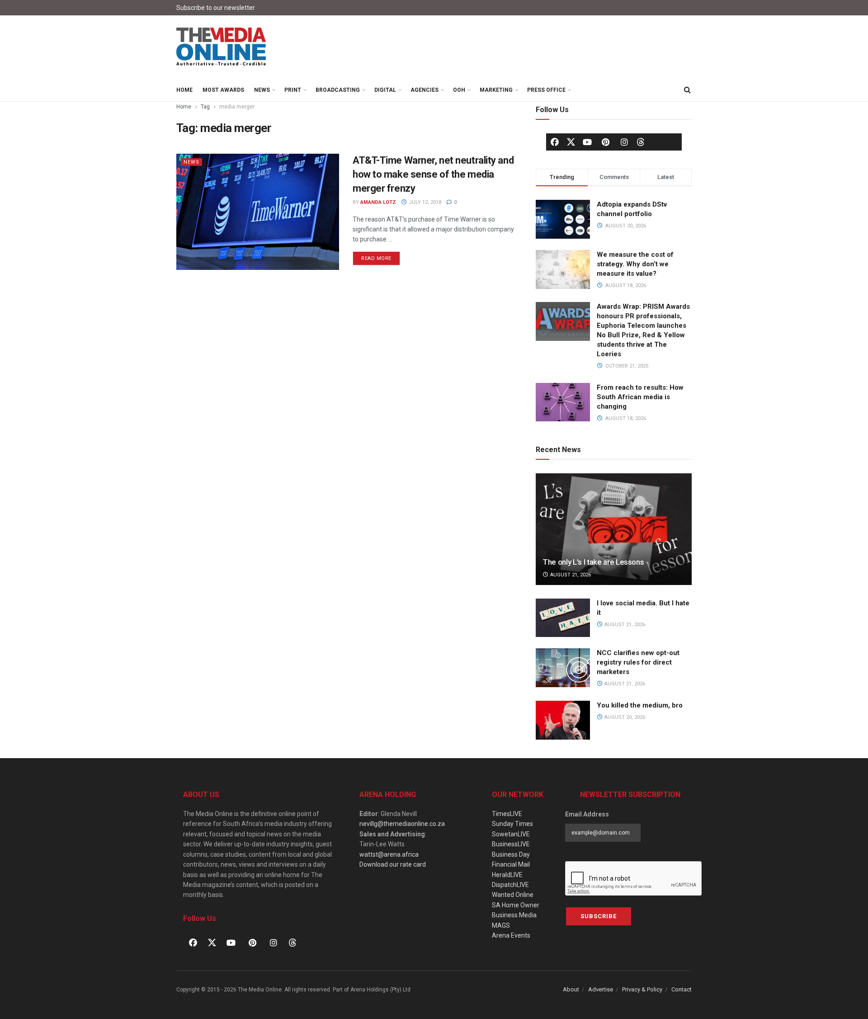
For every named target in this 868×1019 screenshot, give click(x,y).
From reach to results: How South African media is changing (640, 396)
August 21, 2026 (570, 575)
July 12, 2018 (424, 202)
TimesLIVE (507, 813)
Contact (681, 989)
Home (184, 90)
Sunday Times (512, 823)
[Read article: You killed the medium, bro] (563, 720)
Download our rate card (392, 864)
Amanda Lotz (378, 202)
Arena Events (511, 935)
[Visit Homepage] (221, 47)
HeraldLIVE (507, 874)
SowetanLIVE (511, 834)
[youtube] (587, 142)
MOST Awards (223, 90)
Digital (385, 90)
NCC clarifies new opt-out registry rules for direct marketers (638, 662)
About (571, 989)
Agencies (424, 90)
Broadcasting (338, 90)
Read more (380, 256)
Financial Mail (511, 864)
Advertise (600, 989)
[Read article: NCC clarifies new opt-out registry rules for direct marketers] (563, 667)
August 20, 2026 (624, 717)
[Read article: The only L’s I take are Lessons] (614, 529)
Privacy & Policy (642, 989)
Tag (205, 107)
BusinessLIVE (511, 844)
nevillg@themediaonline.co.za (402, 823)
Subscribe (598, 916)
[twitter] (571, 141)
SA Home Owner (515, 905)
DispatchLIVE (510, 884)
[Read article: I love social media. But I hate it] (563, 618)
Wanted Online (512, 894)
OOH (459, 90)
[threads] (640, 141)
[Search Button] (687, 90)
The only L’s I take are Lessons (593, 561)
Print (292, 90)
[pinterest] (605, 142)
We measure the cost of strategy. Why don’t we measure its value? (635, 264)
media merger (237, 107)
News (262, 90)
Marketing (496, 90)
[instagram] (624, 142)
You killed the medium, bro (640, 705)
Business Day (511, 854)
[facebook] (554, 142)
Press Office (546, 90)
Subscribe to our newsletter (215, 7)
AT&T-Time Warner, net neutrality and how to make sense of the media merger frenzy (433, 174)
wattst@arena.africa (389, 854)
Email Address (587, 814)
